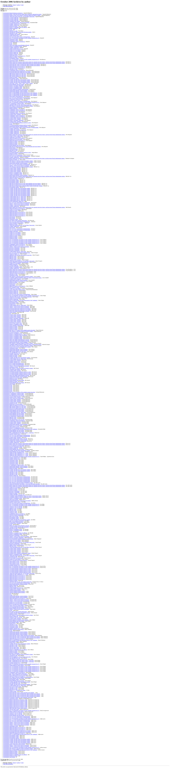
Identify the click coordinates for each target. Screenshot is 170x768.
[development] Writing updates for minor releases (13, 544)
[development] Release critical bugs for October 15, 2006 (15, 702)
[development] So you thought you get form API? (13, 445)
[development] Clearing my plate (10, 511)
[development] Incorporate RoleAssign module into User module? (17, 71)
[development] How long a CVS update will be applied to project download (19, 330)
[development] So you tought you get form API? (13, 557)
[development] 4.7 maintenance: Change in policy (13, 103)
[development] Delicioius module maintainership (13, 515)
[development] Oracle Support (9, 312)
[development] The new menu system (11, 647)
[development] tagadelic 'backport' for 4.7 (12, 23)
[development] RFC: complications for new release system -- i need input (18, 432)
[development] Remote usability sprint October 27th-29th (15, 438)
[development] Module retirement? (10, 28)
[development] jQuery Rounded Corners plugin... (13, 222)
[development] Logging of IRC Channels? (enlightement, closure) (17, 553)
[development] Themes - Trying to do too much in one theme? (16, 165)
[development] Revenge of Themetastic (11, 247)
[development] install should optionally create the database (15, 90)
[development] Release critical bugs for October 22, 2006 (15, 703)
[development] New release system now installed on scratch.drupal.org (18, 677)
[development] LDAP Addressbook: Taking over (13, 201)
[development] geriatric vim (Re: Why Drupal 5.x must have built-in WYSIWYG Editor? (22, 15)
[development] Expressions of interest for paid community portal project (18, 697)
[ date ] (22, 4)
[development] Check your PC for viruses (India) (13, 398)
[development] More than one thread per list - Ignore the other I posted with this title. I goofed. (23, 185)
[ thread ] (14, 4)
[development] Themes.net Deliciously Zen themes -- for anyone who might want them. (21, 484)
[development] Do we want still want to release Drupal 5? (15, 560)
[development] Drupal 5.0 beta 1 (10, 151)
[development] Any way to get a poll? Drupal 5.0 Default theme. (16, 36)
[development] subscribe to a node (10, 30)
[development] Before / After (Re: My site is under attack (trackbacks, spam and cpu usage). (22, 14)
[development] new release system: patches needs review (15, 220)
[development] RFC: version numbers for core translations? (15, 674)
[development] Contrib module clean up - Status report (14, 196)
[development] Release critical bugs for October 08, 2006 (15, 701)
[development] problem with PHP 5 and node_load (14, 494)
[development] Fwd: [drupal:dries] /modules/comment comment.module (18, 538)
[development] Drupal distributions (10, 149)
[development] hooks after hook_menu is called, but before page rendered (18, 635)
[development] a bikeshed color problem (11, 21)
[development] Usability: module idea (11, 25)
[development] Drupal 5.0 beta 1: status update (13, 135)
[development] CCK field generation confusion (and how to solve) (17, 122)
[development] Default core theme (10, 26)
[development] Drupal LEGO (9, 147)
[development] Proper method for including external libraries (16, 89)
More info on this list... (8, 6)
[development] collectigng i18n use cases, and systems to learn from (17, 104)
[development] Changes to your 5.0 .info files (12, 506)
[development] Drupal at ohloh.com (10, 52)
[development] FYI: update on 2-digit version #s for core (15, 659)
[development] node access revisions (11, 499)
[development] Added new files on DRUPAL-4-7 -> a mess (15, 453)
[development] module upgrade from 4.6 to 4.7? (13, 48)
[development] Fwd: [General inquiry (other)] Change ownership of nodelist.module (21, 127)
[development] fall (7, 313)
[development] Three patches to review (11, 426)
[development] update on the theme (10, 231)
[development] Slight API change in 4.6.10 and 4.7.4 (14, 56)
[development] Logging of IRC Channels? (12, 114)
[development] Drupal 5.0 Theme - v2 (11, 159)
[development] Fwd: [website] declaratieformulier (13, 363)
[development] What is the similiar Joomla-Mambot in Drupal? (16, 45)
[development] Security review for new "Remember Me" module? (17, 346)
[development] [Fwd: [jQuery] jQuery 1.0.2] (12, 323)
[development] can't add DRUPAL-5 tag (11, 352)
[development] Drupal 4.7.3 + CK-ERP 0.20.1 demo (14, 690)
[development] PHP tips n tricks (10, 256)
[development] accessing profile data (11, 17)
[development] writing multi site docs (11, 35)
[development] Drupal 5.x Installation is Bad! (12, 46)
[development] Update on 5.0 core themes (12, 50)
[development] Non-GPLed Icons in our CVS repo (14, 395)
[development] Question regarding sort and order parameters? (16, 526)
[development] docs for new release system (12, 686)
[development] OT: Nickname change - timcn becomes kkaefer (16, 22)
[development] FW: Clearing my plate (11, 287)
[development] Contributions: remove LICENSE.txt (14, 41)
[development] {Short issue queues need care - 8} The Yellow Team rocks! (19, 16)
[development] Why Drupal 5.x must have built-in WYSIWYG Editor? (18, 106)
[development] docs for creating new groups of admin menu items (17, 656)
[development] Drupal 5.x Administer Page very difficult (15, 27)
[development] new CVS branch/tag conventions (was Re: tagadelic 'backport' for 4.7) (21, 38)
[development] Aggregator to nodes (10, 39)
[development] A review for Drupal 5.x (11, 332)
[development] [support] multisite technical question (14, 591)
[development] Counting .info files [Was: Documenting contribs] (16, 79)
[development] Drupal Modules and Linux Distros (13, 84)
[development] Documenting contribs (11, 58)
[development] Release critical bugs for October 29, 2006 (15, 705)
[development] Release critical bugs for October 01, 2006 (15, 699)
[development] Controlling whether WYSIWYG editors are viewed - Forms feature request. (22, 277)
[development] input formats (9, 216)
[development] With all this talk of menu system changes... (15, 708)
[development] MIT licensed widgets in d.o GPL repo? (14, 73)
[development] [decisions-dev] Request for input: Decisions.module (17, 32)
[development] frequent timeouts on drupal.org (13, 13)
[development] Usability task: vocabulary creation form (14, 129)
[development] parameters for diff (10, 402)
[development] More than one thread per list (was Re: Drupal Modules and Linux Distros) (22, 146)
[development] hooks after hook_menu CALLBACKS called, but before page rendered (21, 64)
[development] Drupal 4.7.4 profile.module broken (14, 408)
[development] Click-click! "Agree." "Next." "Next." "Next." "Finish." (18, 83)
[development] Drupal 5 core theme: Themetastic (13, 85)
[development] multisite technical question (12, 590)
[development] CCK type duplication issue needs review (15, 606)
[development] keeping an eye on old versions (13, 139)
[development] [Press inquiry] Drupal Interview (13, 96)
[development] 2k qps (8, 29)
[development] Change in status (10, 691)
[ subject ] (18, 4)
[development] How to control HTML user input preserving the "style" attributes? (20, 92)
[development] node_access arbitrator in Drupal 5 (13, 521)
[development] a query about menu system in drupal (14, 289)
